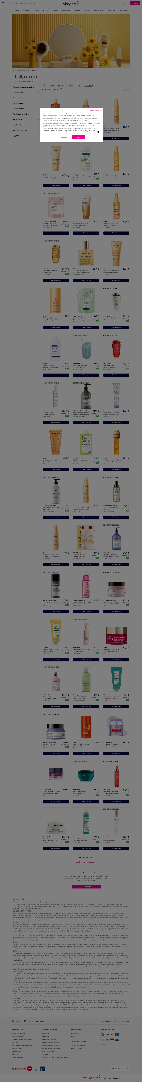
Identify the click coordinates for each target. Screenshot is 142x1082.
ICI (97, 131)
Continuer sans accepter (95, 110)
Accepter (78, 137)
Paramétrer (64, 137)
